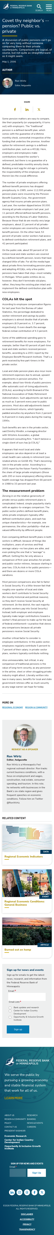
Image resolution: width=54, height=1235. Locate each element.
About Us (9, 1115)
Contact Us (10, 1127)
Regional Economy (12, 707)
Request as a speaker (25, 749)
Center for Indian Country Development (26, 1012)
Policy (7, 1123)
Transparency (27, 1230)
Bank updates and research (26, 1007)
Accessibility (27, 1219)
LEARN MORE (13, 1098)
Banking (31, 1119)
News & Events (35, 1123)
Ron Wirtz (20, 81)
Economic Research (15, 1136)
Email (11, 991)
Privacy (27, 1224)
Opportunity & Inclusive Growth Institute (29, 1018)
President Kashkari (14, 1131)
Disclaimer (27, 1214)
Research (32, 1115)
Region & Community (36, 707)
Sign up (18, 1029)
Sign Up (36, 1172)
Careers (31, 1127)
